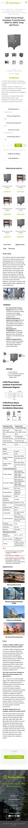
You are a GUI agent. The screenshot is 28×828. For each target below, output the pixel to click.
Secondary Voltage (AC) (13, 123)
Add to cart (18, 145)
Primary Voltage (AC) (13, 116)
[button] (5, 205)
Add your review (17, 71)
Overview (7, 244)
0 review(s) (9, 71)
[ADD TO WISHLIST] (24, 145)
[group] (7, 177)
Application (20, 244)
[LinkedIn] (17, 808)
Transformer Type (13, 130)
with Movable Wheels (13, 136)
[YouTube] (14, 808)
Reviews (12, 248)
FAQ (4, 248)
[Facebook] (11, 808)
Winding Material (13, 109)
